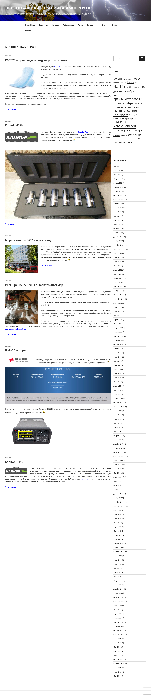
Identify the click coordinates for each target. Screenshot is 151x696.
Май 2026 (116, 166)
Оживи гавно (120, 107)
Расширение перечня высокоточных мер (34, 285)
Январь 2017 (118, 489)
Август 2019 (117, 369)
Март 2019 (117, 390)
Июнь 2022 (117, 261)
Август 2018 (117, 411)
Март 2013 (117, 655)
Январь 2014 (118, 618)
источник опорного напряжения (124, 138)
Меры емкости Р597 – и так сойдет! (30, 240)
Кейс (141, 92)
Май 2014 (116, 610)
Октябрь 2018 (118, 402)
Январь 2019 (118, 394)
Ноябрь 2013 (118, 626)
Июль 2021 (117, 307)
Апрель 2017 (118, 477)
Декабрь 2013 (118, 622)
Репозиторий (92, 25)
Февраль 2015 (118, 581)
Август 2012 (117, 668)
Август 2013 (117, 639)
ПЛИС (130, 107)
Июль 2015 (117, 560)
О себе (114, 25)
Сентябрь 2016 (118, 506)
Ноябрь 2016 (118, 498)
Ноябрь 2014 (118, 593)
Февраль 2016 (118, 535)
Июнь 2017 (117, 469)
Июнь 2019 (117, 377)
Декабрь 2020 (118, 336)
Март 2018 (117, 431)
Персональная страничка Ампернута (47, 8)
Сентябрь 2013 (118, 634)
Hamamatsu (116, 82)
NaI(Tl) (118, 86)
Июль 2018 (117, 415)
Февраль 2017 (118, 485)
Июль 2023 (117, 208)
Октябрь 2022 (118, 245)
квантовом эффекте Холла (16, 329)
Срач (115, 118)
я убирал (85, 479)
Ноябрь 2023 (118, 191)
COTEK (130, 79)
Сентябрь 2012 (118, 663)
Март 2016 (117, 531)
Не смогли (139, 103)
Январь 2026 (118, 170)
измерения (133, 134)
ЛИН (124, 104)
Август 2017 (117, 460)
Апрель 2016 (118, 527)
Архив (80, 25)
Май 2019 (116, 382)
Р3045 (129, 111)
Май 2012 (116, 676)
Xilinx (126, 87)
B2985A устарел (16, 350)
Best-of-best (30, 25)
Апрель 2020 (118, 365)
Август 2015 (117, 556)
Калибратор (131, 91)
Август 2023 (117, 203)
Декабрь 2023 (118, 187)
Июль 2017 (117, 464)
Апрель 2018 (118, 427)
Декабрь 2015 (118, 543)
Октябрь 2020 (118, 344)
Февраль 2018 (118, 435)
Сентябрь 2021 (118, 299)
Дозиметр (117, 91)
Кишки (115, 95)
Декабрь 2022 (118, 237)
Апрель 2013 (118, 651)
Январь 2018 (118, 440)
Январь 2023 (118, 232)
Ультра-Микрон (124, 126)
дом (123, 135)
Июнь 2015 (117, 564)
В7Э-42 (136, 87)
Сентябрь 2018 (118, 407)
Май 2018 (116, 423)
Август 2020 (117, 348)
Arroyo (125, 79)
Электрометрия (134, 130)
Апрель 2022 (118, 270)
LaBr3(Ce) (138, 82)
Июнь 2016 (117, 518)
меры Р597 (59, 66)
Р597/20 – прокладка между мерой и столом (36, 60)
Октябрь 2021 (118, 295)
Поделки (117, 110)
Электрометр (119, 130)
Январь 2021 (118, 332)
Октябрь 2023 (118, 195)
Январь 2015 (118, 585)
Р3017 (124, 111)
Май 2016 (116, 523)
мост (139, 138)
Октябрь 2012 (118, 659)
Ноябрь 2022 (118, 241)
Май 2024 (116, 174)
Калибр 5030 (14, 125)
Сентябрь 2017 (118, 456)
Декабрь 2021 (118, 286)
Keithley (123, 82)
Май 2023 (116, 216)
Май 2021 (116, 315)
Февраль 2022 (118, 278)
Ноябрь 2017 (118, 448)
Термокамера (119, 121)
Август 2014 (117, 605)
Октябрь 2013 (118, 630)
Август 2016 (117, 510)
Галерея (55, 25)
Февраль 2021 (118, 328)
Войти (115, 71)
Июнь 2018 (117, 419)
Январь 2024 (118, 183)
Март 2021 (117, 324)
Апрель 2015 (118, 572)
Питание (136, 107)
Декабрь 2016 (118, 494)
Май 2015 (116, 568)
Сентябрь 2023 (118, 199)
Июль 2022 (117, 257)
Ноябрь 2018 (118, 398)
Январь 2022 (118, 282)
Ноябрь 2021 (118, 290)
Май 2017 (116, 473)
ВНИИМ (142, 87)
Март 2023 (117, 224)
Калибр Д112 (83, 132)
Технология (43, 25)
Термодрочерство (128, 118)
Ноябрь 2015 (118, 547)
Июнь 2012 (117, 672)
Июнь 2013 (117, 643)
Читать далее (10, 109)
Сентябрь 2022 (118, 249)
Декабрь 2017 (118, 444)
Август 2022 (117, 253)
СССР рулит (120, 114)
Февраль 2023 (118, 228)
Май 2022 (116, 266)
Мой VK (28, 30)
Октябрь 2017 (118, 452)
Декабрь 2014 (118, 589)
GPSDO (137, 79)
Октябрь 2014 (118, 597)
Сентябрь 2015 (118, 551)
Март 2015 (117, 576)
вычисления (116, 135)
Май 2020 (116, 361)
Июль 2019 (117, 373)
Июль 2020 (117, 353)
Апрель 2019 (118, 386)
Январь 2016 (118, 539)
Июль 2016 (117, 514)
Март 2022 (117, 274)
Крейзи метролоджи (127, 98)
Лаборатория (68, 25)
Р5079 (134, 111)
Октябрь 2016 (118, 502)
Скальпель (139, 115)
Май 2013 (116, 647)
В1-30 (131, 87)
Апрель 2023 (118, 220)
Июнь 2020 (117, 357)
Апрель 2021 (118, 319)
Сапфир (132, 115)
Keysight (130, 82)
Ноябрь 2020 (118, 340)
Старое (104, 25)
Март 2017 (117, 481)
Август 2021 (117, 303)
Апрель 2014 (118, 614)
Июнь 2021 (117, 311)
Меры (130, 103)
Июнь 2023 (117, 212)
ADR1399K (117, 79)
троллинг (131, 142)
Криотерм (117, 103)
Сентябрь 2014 (118, 601)
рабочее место (119, 142)
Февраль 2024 (118, 179)
